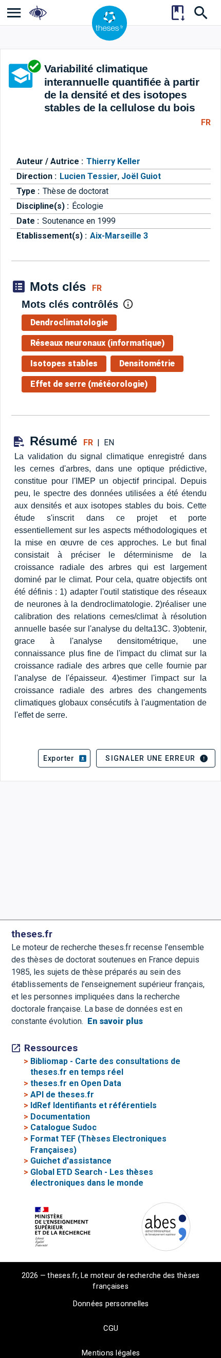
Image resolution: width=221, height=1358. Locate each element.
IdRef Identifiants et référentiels (93, 1105)
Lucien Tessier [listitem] (89, 176)
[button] (64, 758)
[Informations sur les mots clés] (128, 304)
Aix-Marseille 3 (119, 236)
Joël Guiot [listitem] (141, 176)
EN (109, 442)
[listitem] (14, 12)
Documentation (60, 1116)
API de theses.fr (62, 1094)
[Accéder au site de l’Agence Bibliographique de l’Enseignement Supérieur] (166, 1228)
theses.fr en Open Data (75, 1083)
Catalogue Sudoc (63, 1127)
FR (206, 122)
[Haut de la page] (203, 1330)
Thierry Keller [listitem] (113, 161)
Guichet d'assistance (71, 1161)
